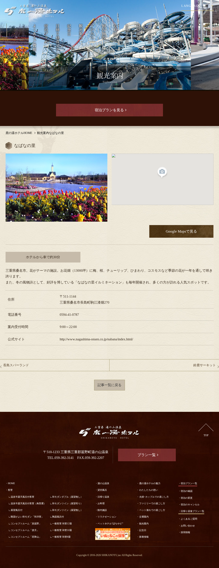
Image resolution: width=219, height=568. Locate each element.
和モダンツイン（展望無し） (67, 510)
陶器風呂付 (58, 516)
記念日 (142, 530)
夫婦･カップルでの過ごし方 (154, 496)
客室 (10, 490)
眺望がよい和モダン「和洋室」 (27, 516)
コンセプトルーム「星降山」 (26, 536)
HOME (11, 483)
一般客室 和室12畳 (62, 523)
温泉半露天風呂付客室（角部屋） (28, 503)
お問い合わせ (188, 525)
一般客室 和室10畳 (62, 530)
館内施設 (102, 510)
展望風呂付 (16, 510)
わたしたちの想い (148, 490)
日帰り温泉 (103, 496)
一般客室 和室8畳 (61, 536)
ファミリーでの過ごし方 (152, 503)
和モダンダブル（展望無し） (67, 496)
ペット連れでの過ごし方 (152, 510)
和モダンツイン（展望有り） (67, 503)
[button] (162, 173)
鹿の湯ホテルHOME (19, 133)
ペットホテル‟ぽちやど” (110, 523)
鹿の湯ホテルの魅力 (149, 483)
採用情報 (185, 532)
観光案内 (144, 523)
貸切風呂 (102, 490)
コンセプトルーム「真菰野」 (26, 523)
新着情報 (144, 536)
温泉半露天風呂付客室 (22, 496)
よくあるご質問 (189, 519)
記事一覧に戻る (109, 385)
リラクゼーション (107, 516)
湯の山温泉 (103, 483)
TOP (206, 435)
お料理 (101, 503)
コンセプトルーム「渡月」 (25, 530)
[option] (57, 188)
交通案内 (144, 516)
